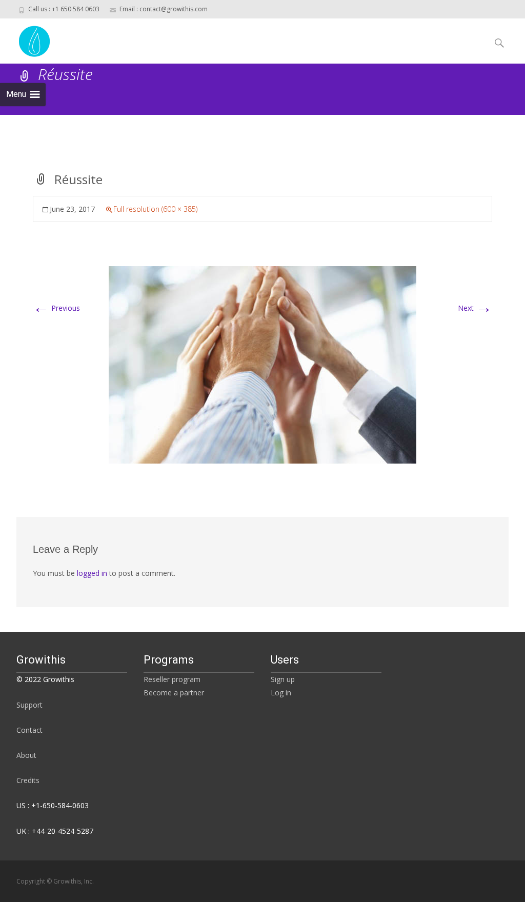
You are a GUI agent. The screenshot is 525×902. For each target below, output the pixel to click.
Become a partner (174, 692)
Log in (281, 692)
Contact (29, 730)
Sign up (283, 679)
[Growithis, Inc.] (26, 38)
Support (29, 705)
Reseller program (172, 679)
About (26, 755)
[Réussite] (262, 364)
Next (475, 308)
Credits (27, 780)
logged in (92, 573)
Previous (56, 308)
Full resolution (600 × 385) (155, 209)
